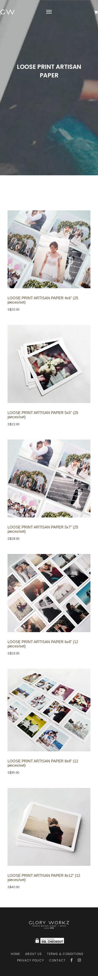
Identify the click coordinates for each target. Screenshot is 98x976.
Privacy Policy (30, 960)
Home (15, 954)
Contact (57, 960)
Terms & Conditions (65, 954)
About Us (33, 954)
